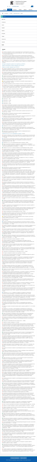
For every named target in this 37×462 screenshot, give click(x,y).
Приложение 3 (5, 101)
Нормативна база (16, 13)
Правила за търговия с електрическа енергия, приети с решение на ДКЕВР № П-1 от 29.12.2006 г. (19, 306)
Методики (3, 33)
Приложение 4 (5, 103)
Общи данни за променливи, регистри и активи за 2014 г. (12, 320)
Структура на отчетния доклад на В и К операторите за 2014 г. (13, 251)
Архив (3, 44)
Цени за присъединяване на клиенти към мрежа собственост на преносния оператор (17, 83)
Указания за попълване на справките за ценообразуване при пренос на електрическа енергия (18, 347)
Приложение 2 (5, 100)
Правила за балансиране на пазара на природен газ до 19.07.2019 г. (13, 65)
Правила (3, 30)
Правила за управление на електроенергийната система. (12, 211)
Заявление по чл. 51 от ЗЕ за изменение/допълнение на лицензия (14, 142)
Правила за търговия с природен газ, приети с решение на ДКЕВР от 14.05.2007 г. (16, 405)
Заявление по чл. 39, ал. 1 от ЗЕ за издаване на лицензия (12, 125)
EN (9, 6)
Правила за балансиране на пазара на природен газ (11, 238)
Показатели (4, 39)
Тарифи (3, 36)
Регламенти (4, 22)
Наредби (3, 27)
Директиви (3, 19)
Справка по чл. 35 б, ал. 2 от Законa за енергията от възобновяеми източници (16, 147)
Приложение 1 (5, 98)
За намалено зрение (15, 6)
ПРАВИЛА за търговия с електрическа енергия (11, 88)
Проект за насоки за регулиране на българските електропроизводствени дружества (17, 404)
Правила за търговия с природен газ (9, 322)
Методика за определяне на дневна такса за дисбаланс (12, 252)
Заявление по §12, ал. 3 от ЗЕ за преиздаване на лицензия (11, 133)
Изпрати (32, 6)
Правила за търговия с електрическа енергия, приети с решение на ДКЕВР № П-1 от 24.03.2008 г (19, 197)
